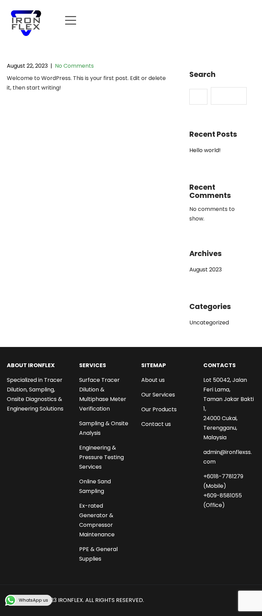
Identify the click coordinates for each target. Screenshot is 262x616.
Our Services (158, 395)
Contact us (156, 424)
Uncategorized (209, 322)
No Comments (74, 66)
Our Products (159, 409)
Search (202, 74)
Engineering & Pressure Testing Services (101, 457)
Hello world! (205, 150)
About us (153, 380)
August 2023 (205, 269)
